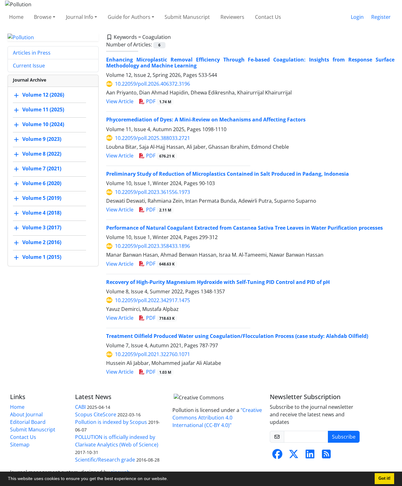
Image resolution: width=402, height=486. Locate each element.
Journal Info (79, 16)
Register (381, 16)
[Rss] (326, 455)
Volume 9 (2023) (41, 139)
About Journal (26, 414)
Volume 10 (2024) (43, 124)
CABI (80, 406)
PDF (158, 101)
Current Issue (29, 65)
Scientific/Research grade (105, 459)
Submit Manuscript (187, 16)
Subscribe (344, 436)
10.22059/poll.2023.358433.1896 (152, 246)
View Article (119, 101)
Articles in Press (32, 52)
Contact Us (268, 16)
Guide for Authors (129, 16)
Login (357, 16)
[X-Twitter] (293, 455)
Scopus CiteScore (95, 414)
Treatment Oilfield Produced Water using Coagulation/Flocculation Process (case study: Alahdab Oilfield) (237, 336)
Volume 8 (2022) (41, 154)
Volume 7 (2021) (41, 168)
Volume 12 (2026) (43, 95)
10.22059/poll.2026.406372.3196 (152, 83)
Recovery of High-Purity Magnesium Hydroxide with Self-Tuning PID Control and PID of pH (218, 282)
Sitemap (20, 444)
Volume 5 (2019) (41, 198)
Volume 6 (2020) (41, 183)
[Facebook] (277, 455)
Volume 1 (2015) (41, 257)
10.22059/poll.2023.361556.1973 (152, 192)
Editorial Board (28, 422)
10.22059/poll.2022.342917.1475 (152, 300)
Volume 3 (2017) (41, 227)
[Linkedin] (310, 455)
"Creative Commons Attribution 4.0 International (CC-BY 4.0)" (217, 418)
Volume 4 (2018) (41, 213)
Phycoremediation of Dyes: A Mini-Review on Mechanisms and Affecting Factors (206, 119)
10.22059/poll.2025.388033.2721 (152, 138)
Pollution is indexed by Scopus (111, 422)
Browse (43, 16)
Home (16, 16)
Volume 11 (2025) (43, 109)
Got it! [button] (384, 478)
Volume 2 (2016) (41, 242)
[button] (170, 479)
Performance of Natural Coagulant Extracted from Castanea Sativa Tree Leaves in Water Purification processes (244, 227)
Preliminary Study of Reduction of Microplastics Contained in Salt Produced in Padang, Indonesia (227, 173)
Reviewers (232, 16)
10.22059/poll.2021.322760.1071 (152, 354)
